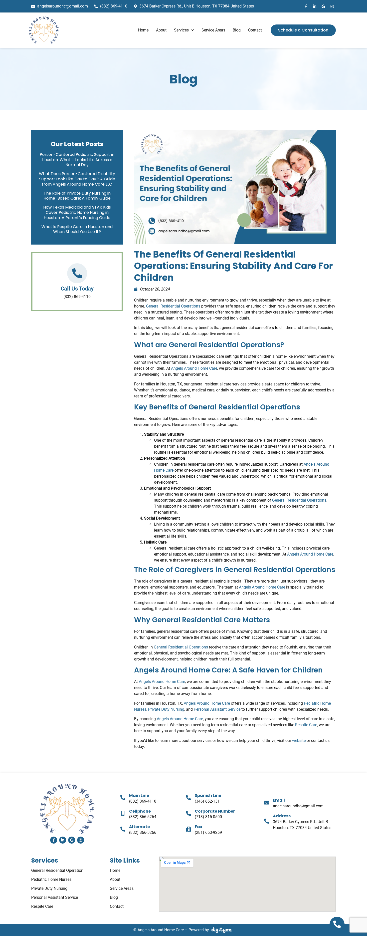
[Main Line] (122, 797)
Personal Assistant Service (216, 709)
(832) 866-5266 (142, 832)
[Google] (323, 6)
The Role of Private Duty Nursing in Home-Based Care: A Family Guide (77, 195)
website (298, 740)
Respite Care (305, 724)
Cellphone (140, 811)
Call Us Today (77, 289)
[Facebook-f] (306, 6)
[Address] (266, 821)
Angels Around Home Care (193, 368)
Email (279, 800)
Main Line (139, 795)
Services (181, 30)
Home (143, 30)
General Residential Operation (57, 870)
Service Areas (213, 30)
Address (282, 816)
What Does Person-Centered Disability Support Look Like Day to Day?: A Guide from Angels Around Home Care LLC (77, 179)
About (161, 30)
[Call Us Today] (77, 273)
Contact (255, 30)
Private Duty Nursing (165, 709)
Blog (237, 30)
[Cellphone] (122, 813)
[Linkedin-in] (314, 6)
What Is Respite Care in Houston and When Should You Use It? (77, 229)
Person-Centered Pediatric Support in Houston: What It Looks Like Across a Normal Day (77, 160)
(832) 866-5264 (142, 816)
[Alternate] (122, 829)
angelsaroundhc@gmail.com (298, 806)
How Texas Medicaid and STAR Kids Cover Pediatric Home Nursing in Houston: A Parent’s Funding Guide (77, 212)
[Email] (266, 802)
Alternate (139, 827)
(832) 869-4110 (142, 801)
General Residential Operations (172, 306)
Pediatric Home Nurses (51, 879)
